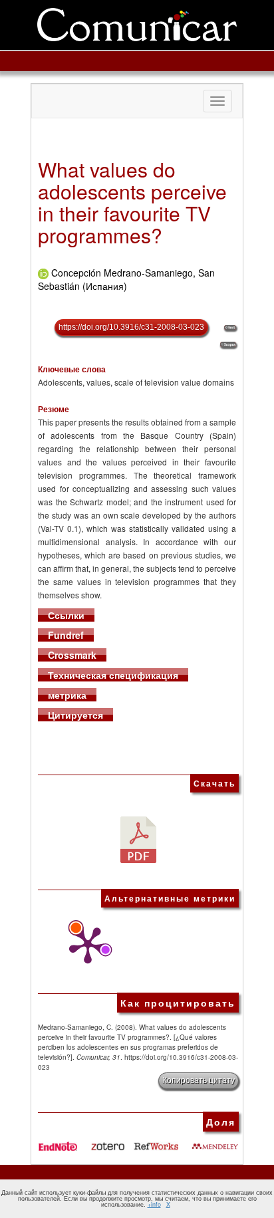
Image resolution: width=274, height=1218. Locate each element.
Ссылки (66, 615)
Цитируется (75, 714)
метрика (67, 694)
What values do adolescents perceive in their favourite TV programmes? (132, 202)
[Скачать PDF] (138, 837)
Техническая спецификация (113, 674)
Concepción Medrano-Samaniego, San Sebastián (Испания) (126, 279)
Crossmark (72, 655)
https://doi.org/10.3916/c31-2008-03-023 (131, 327)
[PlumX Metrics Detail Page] (84, 945)
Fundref (66, 635)
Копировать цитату (198, 1080)
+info (154, 1204)
